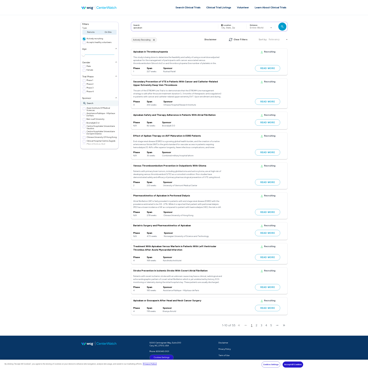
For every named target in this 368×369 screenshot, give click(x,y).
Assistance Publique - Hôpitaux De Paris (101, 114)
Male (89, 66)
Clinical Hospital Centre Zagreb (101, 141)
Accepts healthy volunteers (99, 42)
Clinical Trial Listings (218, 7)
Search (136, 25)
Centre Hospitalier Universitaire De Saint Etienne (101, 132)
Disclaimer (223, 343)
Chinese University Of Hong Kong (102, 137)
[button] (99, 24)
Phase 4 (90, 91)
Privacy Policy (224, 349)
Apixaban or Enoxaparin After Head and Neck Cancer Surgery (167, 300)
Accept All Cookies (293, 364)
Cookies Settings (161, 357)
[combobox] (174, 26)
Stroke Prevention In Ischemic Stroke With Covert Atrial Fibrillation (170, 270)
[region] (184, 364)
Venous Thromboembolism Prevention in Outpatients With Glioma (169, 165)
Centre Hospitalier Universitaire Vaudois (101, 127)
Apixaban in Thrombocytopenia (150, 51)
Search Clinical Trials (188, 7)
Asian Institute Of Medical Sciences (98, 109)
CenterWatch (98, 7)
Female (90, 70)
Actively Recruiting (142, 40)
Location (227, 25)
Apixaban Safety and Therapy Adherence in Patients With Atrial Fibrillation (174, 115)
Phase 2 (90, 84)
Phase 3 (90, 88)
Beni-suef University (95, 119)
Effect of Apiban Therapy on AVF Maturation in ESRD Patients (167, 135)
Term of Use (223, 355)
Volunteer (243, 7)
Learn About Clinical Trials (270, 7)
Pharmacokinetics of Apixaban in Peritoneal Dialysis (161, 195)
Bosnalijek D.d (93, 123)
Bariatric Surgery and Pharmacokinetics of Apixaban (162, 225)
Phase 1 (90, 80)
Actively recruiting (95, 39)
